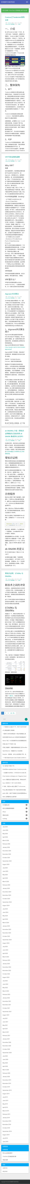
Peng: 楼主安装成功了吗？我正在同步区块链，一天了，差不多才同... (16, 790)
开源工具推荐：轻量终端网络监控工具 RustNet (15, 747)
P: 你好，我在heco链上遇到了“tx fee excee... (14, 786)
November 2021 (7, 1004)
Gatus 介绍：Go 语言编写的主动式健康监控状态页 (16, 740)
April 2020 (5, 1066)
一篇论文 (10, 695)
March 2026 (6, 840)
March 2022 (6, 991)
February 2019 (6, 1114)
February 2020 (6, 1073)
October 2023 (6, 936)
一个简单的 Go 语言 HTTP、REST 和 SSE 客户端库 (16, 727)
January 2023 (6, 963)
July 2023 (5, 946)
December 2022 (7, 967)
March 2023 (6, 956)
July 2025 (5, 868)
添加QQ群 (5, 1160)
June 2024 (5, 912)
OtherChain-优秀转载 (9, 24)
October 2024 (6, 898)
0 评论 (19, 24)
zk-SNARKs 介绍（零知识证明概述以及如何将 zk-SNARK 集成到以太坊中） (14, 433)
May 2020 (5, 1063)
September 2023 (7, 939)
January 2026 (6, 847)
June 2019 (5, 1100)
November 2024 (7, 895)
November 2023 (7, 933)
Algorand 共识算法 (12, 294)
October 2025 (6, 857)
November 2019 (7, 1083)
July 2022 (5, 980)
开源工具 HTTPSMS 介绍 (9, 744)
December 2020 (7, 1042)
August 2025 (6, 864)
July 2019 (5, 1097)
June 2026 (5, 830)
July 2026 (5, 826)
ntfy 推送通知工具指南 (8, 730)
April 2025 (5, 878)
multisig (15, 818)
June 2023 (5, 950)
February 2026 (6, 844)
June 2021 (5, 1022)
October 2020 (6, 1049)
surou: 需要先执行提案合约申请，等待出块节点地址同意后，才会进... (16, 779)
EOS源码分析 (15, 805)
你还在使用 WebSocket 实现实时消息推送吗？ (15, 737)
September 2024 (7, 902)
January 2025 (6, 888)
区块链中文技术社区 (8, 2)
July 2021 (5, 1018)
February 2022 (6, 994)
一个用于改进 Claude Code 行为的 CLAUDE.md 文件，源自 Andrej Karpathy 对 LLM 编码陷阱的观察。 (16, 757)
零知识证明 (15, 815)
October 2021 (6, 1008)
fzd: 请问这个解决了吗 (8, 766)
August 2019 (6, 1093)
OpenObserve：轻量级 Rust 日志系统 (12, 751)
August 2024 (6, 905)
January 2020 (6, 1076)
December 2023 (7, 929)
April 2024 (5, 919)
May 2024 (5, 915)
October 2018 (6, 1128)
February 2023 (6, 960)
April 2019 (5, 1107)
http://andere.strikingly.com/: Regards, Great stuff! (16, 776)
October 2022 (6, 974)
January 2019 (6, 1117)
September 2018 (7, 1131)
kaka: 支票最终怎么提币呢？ (10, 796)
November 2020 (7, 1045)
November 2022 (7, 970)
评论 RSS (5, 1171)
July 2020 (5, 1056)
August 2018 (6, 1134)
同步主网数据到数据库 (15, 808)
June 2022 (5, 984)
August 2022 (6, 977)
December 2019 (7, 1080)
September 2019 (7, 1090)
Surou (9, 23)
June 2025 (5, 871)
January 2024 (6, 926)
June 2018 (5, 1141)
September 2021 (7, 1011)
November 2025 (7, 854)
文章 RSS (5, 1168)
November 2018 (7, 1124)
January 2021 (6, 1039)
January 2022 (6, 998)
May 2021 (5, 1025)
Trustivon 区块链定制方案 (9, 1156)
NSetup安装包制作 (7, 1153)
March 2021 (6, 1032)
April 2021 (5, 1028)
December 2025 (7, 850)
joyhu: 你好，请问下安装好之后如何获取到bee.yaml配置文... (16, 793)
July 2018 (5, 1138)
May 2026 (5, 833)
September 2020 (7, 1052)
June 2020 (5, 1059)
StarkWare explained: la (16, 769)
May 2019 (5, 1104)
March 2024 (6, 922)
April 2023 (5, 953)
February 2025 (6, 885)
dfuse (15, 811)
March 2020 (6, 1069)
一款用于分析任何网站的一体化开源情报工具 (14, 733)
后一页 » (13, 713)
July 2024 (5, 909)
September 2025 (7, 861)
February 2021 (6, 1035)
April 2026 (5, 837)
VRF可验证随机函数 (12, 157)
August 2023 (6, 943)
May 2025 (5, 874)
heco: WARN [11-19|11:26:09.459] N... (12, 783)
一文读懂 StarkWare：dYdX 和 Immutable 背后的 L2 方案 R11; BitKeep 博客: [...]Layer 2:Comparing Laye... (16, 772)
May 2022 (5, 987)
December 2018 (7, 1121)
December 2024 (7, 891)
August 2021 (6, 1015)
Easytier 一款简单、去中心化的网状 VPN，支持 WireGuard (16, 754)
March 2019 (6, 1110)
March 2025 (6, 881)
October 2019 (6, 1087)
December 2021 (7, 1001)
